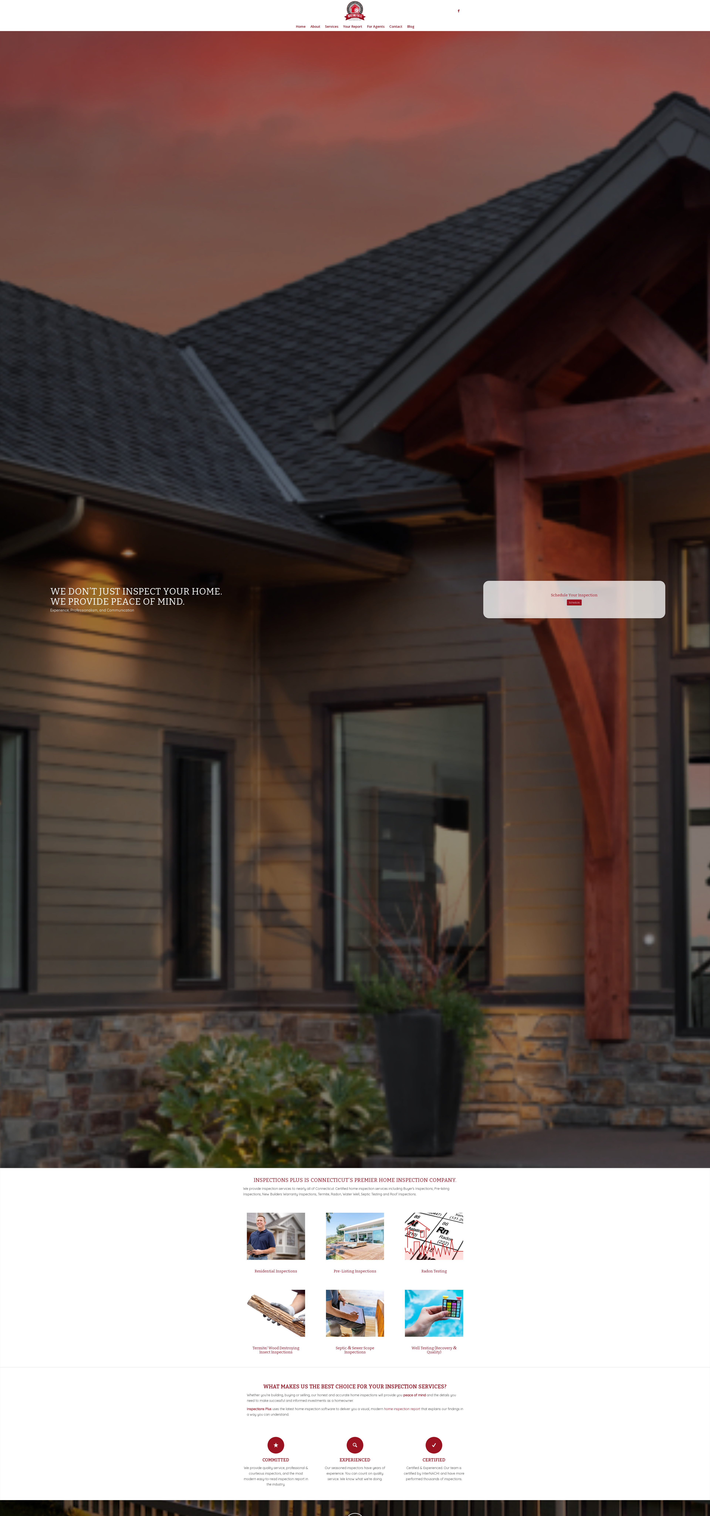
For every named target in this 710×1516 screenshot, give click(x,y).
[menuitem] (300, 26)
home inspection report (402, 1409)
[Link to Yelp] (464, 11)
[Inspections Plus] (355, 11)
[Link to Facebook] (458, 11)
